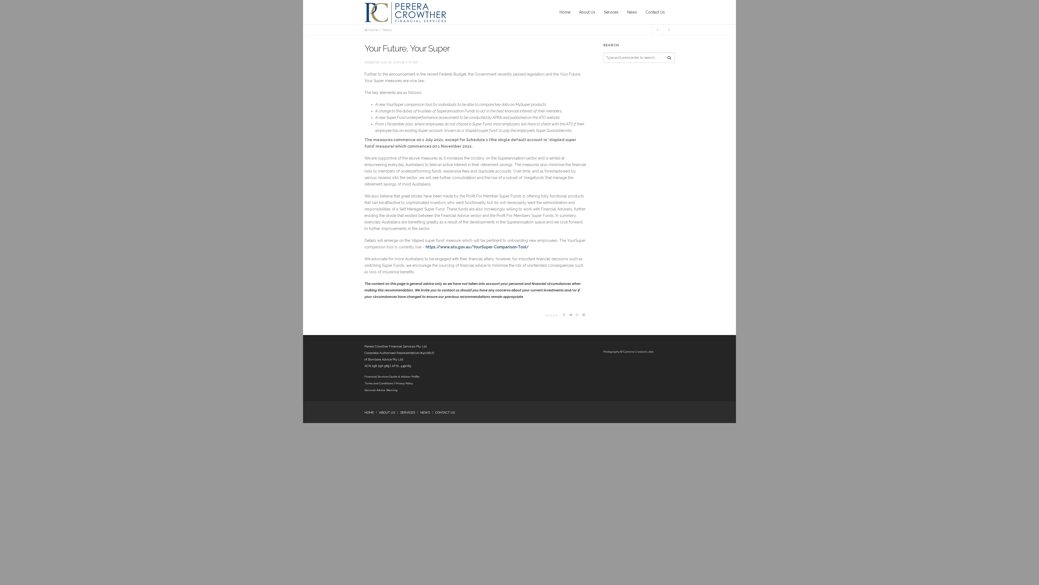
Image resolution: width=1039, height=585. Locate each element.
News (387, 30)
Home (373, 30)
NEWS (425, 412)
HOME (369, 412)
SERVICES (407, 412)
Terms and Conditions (378, 383)
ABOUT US (387, 412)
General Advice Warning (380, 390)
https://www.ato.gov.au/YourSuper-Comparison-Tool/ (477, 247)
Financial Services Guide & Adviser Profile (392, 376)
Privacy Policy (404, 383)
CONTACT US (445, 412)
